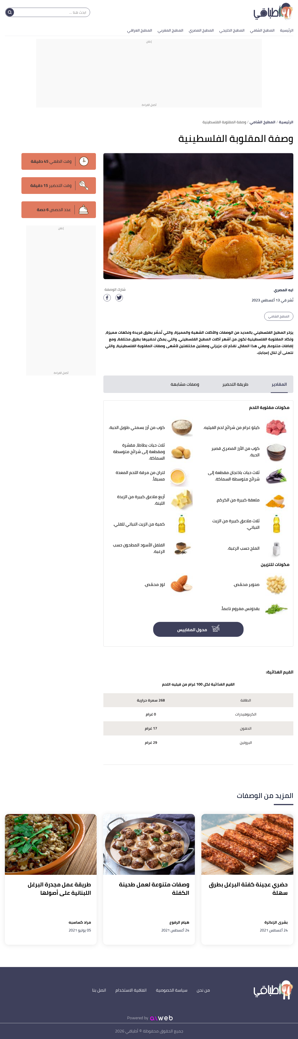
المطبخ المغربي (170, 30)
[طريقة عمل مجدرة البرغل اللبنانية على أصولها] (51, 844)
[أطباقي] (273, 12)
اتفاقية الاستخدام (131, 990)
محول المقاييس (192, 630)
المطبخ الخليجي (231, 30)
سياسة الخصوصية (171, 990)
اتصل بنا (99, 990)
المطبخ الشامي (262, 30)
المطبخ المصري (201, 30)
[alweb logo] (161, 1017)
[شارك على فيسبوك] (107, 297)
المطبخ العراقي (139, 30)
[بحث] (10, 12)
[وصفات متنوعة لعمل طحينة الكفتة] (149, 844)
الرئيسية (286, 30)
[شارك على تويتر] (119, 297)
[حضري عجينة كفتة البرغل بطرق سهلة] (247, 844)
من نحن (203, 990)
